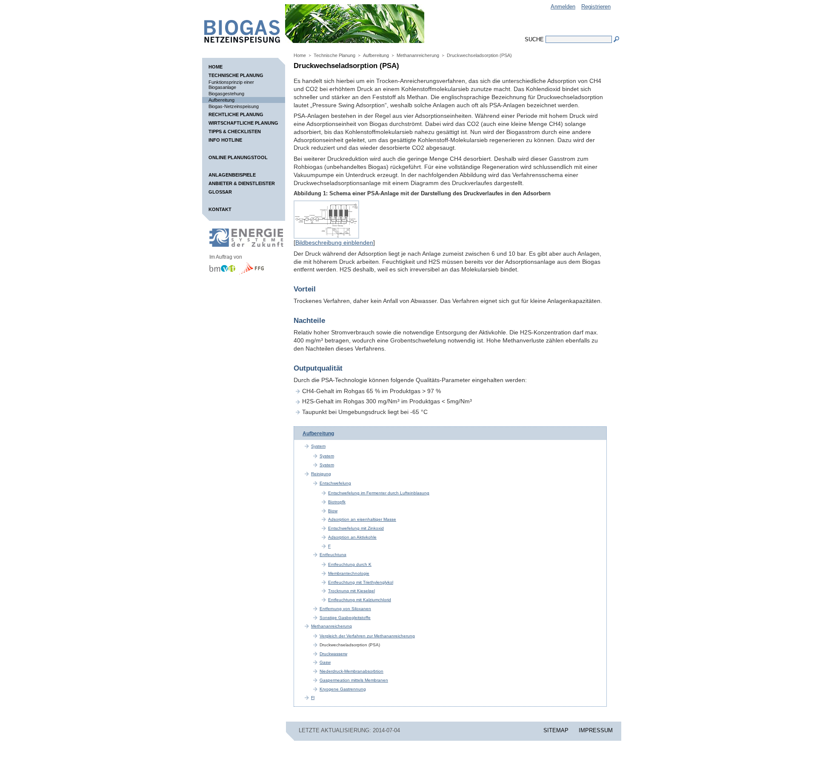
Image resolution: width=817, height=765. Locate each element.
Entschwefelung (335, 483)
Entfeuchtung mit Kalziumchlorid (359, 599)
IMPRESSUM (596, 730)
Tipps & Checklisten (235, 131)
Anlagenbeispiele (232, 174)
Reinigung (321, 473)
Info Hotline (225, 140)
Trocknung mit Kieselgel (351, 590)
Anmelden (563, 6)
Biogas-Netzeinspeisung (234, 106)
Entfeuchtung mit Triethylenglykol (360, 582)
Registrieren (596, 6)
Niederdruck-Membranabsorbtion (351, 671)
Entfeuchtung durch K (349, 564)
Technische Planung (236, 75)
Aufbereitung (221, 100)
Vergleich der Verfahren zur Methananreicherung (367, 636)
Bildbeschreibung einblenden (334, 242)
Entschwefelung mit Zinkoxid (356, 528)
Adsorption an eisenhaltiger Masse (362, 519)
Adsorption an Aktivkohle (352, 537)
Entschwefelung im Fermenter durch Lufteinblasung (378, 493)
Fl (312, 697)
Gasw (325, 662)
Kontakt (220, 209)
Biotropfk (337, 502)
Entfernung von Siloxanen (345, 608)
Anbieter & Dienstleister (242, 183)
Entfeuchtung (333, 554)
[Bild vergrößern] (326, 236)
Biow (332, 510)
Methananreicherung (418, 55)
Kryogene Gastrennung (343, 689)
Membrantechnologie (348, 573)
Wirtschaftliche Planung (243, 123)
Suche (534, 39)
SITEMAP (555, 730)
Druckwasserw (333, 653)
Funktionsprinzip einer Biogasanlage (231, 85)
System (318, 446)
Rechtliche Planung (236, 114)
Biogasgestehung (226, 93)
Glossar (220, 191)
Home (216, 66)
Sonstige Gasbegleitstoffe (345, 617)
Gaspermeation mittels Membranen (354, 680)
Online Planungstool (238, 157)
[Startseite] (238, 40)
